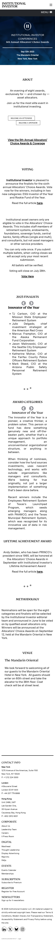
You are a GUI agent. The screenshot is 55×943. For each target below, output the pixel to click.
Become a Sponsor (28, 123)
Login (19, 938)
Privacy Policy (33, 919)
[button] (16, 339)
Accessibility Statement (12, 919)
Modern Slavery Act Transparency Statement (33, 916)
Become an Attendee (21, 118)
